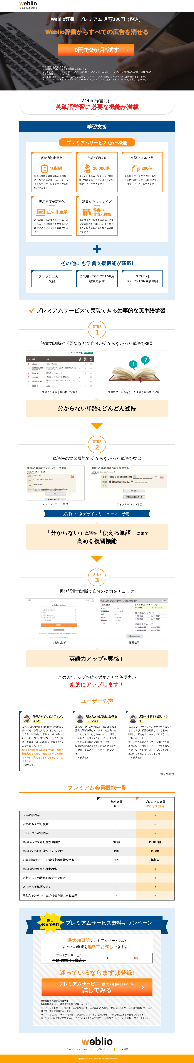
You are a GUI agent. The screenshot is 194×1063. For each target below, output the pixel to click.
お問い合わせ (103, 1049)
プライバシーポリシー (76, 1049)
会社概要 (124, 1049)
